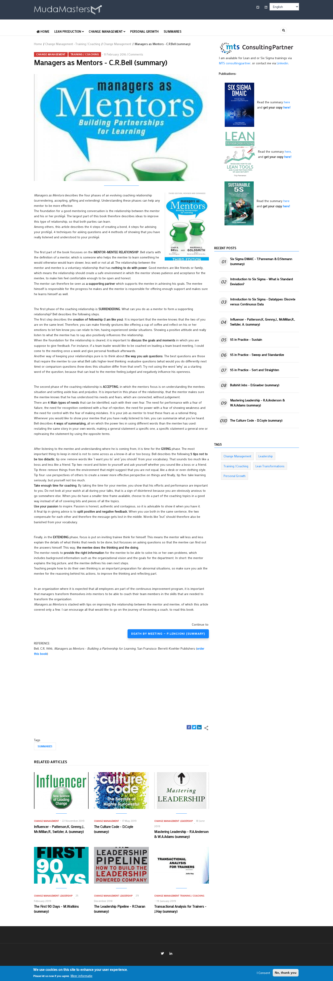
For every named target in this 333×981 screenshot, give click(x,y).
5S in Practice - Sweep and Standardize (257, 354)
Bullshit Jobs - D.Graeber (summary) (254, 385)
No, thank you (286, 972)
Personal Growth (144, 31)
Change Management (106, 31)
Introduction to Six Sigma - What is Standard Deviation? (261, 281)
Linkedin (282, 63)
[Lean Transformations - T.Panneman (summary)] (240, 154)
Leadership (186, 821)
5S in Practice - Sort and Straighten (254, 370)
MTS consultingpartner (235, 63)
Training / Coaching (85, 54)
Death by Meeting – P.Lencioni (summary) (168, 633)
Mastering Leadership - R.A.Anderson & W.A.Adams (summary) (257, 402)
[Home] (68, 9)
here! (286, 107)
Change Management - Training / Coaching (72, 44)
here (287, 102)
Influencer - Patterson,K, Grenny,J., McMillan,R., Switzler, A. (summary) (262, 321)
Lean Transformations (270, 466)
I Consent (263, 973)
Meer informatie (81, 976)
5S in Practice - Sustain (246, 339)
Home (45, 31)
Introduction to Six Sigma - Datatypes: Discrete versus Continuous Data (262, 301)
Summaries (173, 31)
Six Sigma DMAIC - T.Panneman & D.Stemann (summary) (261, 261)
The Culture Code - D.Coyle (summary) (256, 420)
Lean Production (68, 31)
